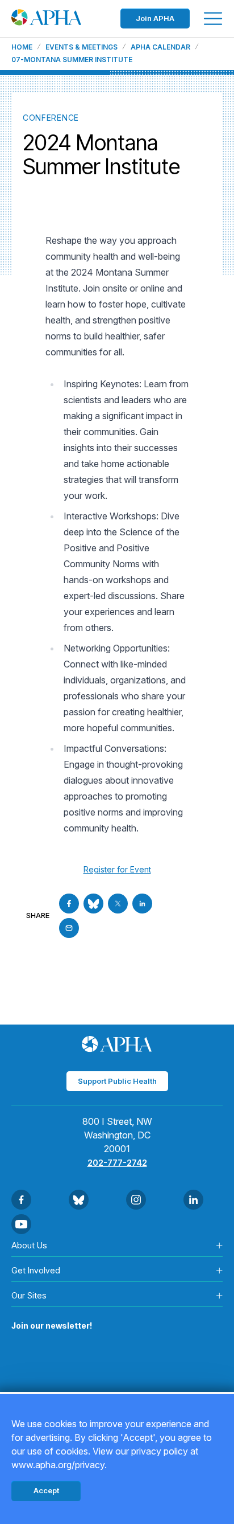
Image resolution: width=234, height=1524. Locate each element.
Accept (46, 1490)
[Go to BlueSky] (93, 903)
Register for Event (117, 869)
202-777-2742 (117, 1162)
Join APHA (155, 18)
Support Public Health (117, 1080)
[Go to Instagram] (136, 1200)
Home (21, 47)
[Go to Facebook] (69, 903)
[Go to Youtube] (21, 1224)
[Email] (69, 928)
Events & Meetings (81, 47)
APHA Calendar (160, 47)
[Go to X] (118, 903)
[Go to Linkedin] (142, 903)
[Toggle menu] (213, 18)
